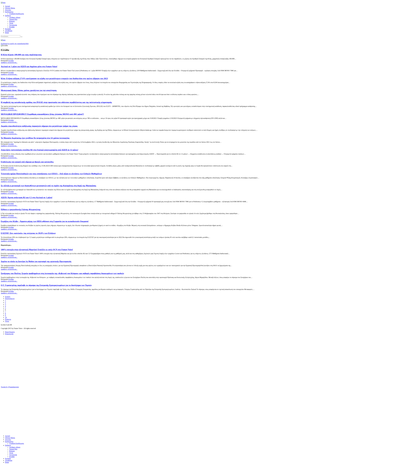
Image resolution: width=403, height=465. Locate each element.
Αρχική (7, 6)
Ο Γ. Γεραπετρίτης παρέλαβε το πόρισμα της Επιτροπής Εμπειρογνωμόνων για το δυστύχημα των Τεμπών (46, 285)
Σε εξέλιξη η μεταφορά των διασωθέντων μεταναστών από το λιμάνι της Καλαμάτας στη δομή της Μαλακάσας (48, 186)
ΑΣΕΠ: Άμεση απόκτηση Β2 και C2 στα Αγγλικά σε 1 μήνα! (26, 197)
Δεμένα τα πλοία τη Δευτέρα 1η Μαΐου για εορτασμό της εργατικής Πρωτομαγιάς (36, 261)
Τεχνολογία (13, 25)
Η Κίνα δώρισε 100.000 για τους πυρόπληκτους (21, 55)
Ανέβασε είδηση (14, 17)
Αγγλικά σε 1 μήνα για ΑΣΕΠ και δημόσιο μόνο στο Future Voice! (29, 66)
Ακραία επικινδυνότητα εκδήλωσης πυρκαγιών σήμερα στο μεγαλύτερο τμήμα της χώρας (39, 126)
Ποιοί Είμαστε (10, 332)
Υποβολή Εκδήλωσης (16, 14)
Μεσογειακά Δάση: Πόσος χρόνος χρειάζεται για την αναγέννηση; (29, 90)
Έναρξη (7, 297)
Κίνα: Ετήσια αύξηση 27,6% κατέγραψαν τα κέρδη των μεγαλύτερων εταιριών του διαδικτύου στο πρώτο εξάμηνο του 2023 (54, 78)
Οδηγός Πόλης (10, 8)
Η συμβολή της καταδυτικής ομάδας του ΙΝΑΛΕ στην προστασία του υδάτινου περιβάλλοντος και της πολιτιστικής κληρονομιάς (56, 102)
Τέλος (7, 321)
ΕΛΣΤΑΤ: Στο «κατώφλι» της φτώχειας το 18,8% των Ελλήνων (28, 233)
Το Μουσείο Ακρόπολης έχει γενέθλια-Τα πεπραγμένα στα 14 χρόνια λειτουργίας (35, 138)
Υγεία (11, 23)
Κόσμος (12, 21)
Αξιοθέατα (8, 31)
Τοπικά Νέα (13, 19)
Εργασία (8, 29)
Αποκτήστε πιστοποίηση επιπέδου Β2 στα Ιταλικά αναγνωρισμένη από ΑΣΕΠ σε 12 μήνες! (39, 150)
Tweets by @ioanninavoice (10, 387)
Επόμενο (8, 319)
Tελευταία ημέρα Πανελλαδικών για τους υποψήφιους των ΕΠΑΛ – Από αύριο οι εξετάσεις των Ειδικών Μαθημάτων (51, 174)
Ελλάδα (11, 27)
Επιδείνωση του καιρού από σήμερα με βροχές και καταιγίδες (27, 162)
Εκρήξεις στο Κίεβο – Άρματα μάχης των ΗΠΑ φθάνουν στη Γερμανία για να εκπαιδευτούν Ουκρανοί (44, 221)
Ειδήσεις (8, 15)
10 (6, 317)
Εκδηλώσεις (9, 12)
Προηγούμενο (9, 298)
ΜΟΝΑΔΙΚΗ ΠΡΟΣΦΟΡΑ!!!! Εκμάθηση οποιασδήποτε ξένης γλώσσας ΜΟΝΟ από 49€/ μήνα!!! (42, 114)
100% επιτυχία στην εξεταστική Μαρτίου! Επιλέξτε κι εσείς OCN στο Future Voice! (37, 249)
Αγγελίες (8, 10)
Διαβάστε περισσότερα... (9, 62)
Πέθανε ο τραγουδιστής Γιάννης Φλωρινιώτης (20, 209)
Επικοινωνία (9, 334)
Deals (7, 32)
